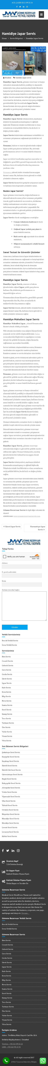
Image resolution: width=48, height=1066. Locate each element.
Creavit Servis (7, 661)
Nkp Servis (6, 696)
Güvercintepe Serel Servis (12, 774)
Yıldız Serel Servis (9, 792)
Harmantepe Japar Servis (37, 528)
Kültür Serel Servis (9, 836)
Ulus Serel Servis (8, 801)
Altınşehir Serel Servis (11, 787)
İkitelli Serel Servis (9, 765)
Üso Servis (6, 727)
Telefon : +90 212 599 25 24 (12, 1044)
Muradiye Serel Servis (10, 818)
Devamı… (25, 913)
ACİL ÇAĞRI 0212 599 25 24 (22, 3)
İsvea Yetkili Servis (9, 645)
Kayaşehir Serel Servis (10, 756)
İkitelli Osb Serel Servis (11, 770)
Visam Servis (7, 736)
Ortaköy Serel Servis (10, 810)
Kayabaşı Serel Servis (10, 761)
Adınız (5, 563)
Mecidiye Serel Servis (10, 823)
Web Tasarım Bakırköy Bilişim (24, 1062)
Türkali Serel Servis (9, 805)
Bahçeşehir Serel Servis (11, 783)
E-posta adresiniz (9, 572)
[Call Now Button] (6, 1060)
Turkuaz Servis (8, 723)
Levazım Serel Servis (10, 832)
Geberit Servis (7, 665)
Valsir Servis (7, 731)
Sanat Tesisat (10, 252)
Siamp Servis (7, 714)
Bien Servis (6, 656)
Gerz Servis (6, 670)
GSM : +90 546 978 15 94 (11, 1047)
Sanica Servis (7, 705)
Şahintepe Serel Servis (11, 752)
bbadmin (8, 78)
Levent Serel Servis (9, 827)
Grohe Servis (7, 674)
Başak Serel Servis (9, 779)
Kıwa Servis (6, 692)
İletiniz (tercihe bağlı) (10, 590)
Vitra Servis (6, 740)
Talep (37, 334)
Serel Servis (6, 709)
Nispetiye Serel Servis (10, 814)
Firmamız (7, 172)
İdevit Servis (7, 678)
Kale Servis (6, 687)
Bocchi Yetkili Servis (10, 640)
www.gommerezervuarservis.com (27, 516)
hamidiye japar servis (23, 78)
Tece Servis (6, 718)
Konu (4, 581)
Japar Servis (7, 683)
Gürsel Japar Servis (12, 526)
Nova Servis (6, 701)
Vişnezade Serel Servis (11, 796)
